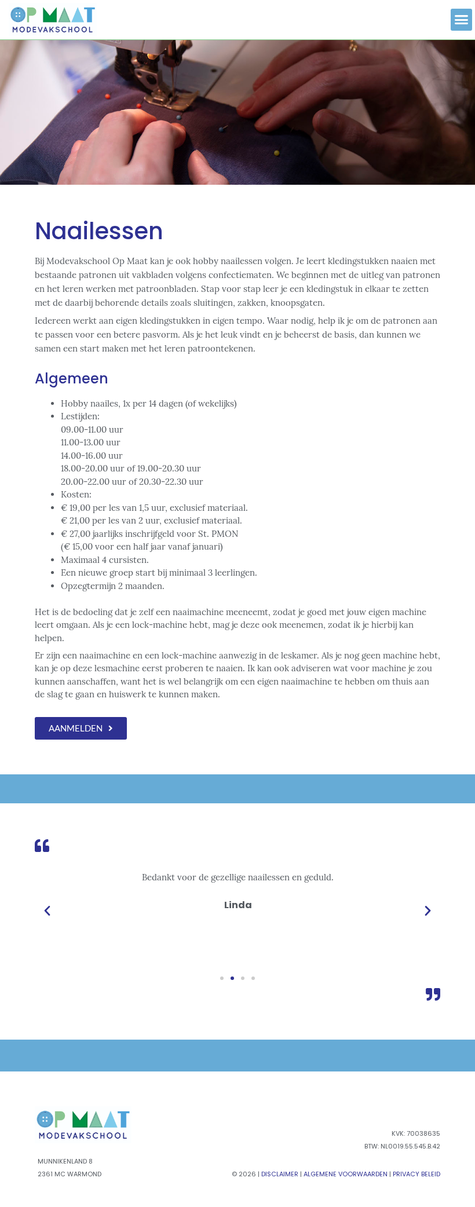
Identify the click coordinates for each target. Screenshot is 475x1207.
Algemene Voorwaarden (346, 1174)
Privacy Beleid (416, 1174)
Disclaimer (279, 1174)
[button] (462, 20)
